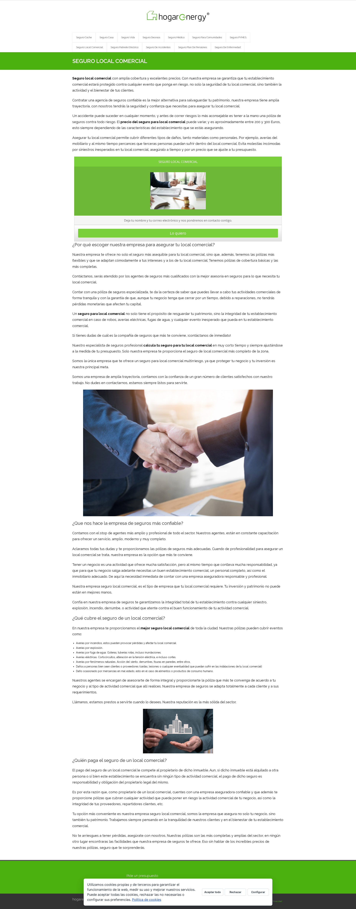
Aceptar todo (212, 892)
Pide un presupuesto (142, 876)
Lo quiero (178, 233)
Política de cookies (146, 900)
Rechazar (235, 892)
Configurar (258, 892)
